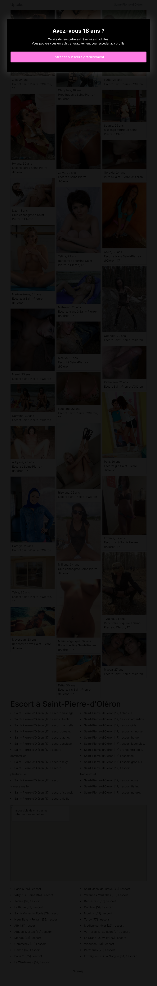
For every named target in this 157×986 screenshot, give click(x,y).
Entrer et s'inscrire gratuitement (78, 57)
